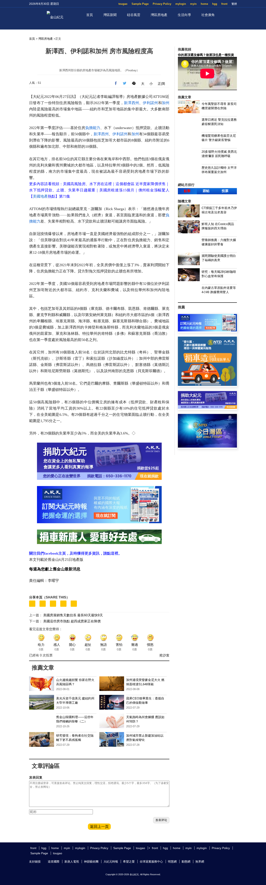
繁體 (234, 3)
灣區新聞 (110, 15)
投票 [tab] (225, 191)
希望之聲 (129, 861)
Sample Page (140, 3)
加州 (165, 103)
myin (193, 3)
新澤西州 (131, 103)
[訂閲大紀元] (207, 330)
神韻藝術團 (91, 861)
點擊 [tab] (187, 191)
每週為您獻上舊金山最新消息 (54, 569)
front (224, 3)
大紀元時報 (110, 861)
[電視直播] (207, 446)
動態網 (186, 861)
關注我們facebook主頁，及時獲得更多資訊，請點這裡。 (75, 553)
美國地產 (40, 196)
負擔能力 (92, 128)
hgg (214, 3)
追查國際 (53, 861)
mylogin (180, 3)
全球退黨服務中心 (151, 861)
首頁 (89, 15)
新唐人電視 (71, 861)
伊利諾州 (150, 103)
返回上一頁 (99, 827)
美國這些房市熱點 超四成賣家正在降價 (72, 621)
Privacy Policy (162, 3)
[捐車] (207, 384)
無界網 (199, 861)
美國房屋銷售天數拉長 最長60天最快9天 (73, 615)
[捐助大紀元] (207, 407)
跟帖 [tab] (206, 191)
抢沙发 (164, 655)
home (204, 3)
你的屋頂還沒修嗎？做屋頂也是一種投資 (206, 55)
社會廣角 (208, 15)
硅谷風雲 (133, 15)
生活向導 (184, 15)
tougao (122, 3)
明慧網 (172, 861)
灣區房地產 (159, 15)
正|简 (161, 83)
